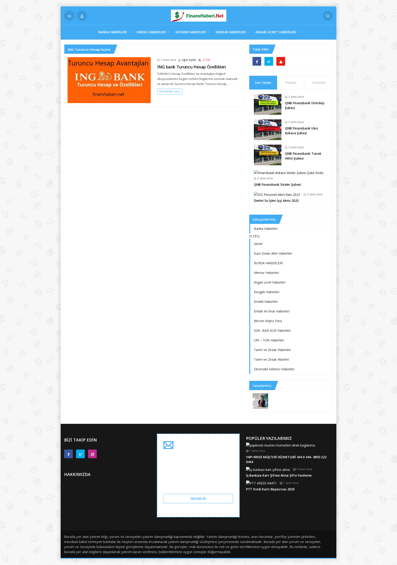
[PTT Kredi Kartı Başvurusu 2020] (261, 483)
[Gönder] (328, 16)
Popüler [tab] (291, 82)
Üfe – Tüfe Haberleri (269, 340)
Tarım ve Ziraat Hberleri (271, 359)
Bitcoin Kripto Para (268, 321)
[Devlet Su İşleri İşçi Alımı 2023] (277, 194)
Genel (258, 244)
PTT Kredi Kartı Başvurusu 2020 (270, 489)
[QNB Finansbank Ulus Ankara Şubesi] (267, 129)
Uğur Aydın (189, 60)
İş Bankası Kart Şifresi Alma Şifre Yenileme (279, 475)
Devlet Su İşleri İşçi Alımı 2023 (276, 200)
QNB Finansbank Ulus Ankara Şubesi (301, 130)
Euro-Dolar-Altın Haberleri (273, 253)
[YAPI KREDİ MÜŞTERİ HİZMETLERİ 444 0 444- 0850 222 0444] (280, 445)
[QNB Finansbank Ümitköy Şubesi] (267, 104)
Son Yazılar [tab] (263, 82)
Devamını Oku (169, 91)
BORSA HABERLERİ (268, 263)
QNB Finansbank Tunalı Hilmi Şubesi (303, 155)
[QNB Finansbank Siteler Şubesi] (288, 172)
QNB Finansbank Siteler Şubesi (277, 184)
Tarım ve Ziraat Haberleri (272, 350)
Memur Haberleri (231, 32)
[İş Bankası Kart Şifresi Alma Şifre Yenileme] (268, 469)
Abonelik (198, 498)
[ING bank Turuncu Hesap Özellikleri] (109, 80)
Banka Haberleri (112, 32)
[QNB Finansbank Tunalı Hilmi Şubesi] (267, 154)
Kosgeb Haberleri (191, 32)
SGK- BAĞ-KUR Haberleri (272, 330)
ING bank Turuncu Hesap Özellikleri (191, 67)
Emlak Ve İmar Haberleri (271, 311)
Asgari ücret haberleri (275, 32)
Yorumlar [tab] (319, 82)
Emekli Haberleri (151, 32)
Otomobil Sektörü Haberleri (274, 369)
